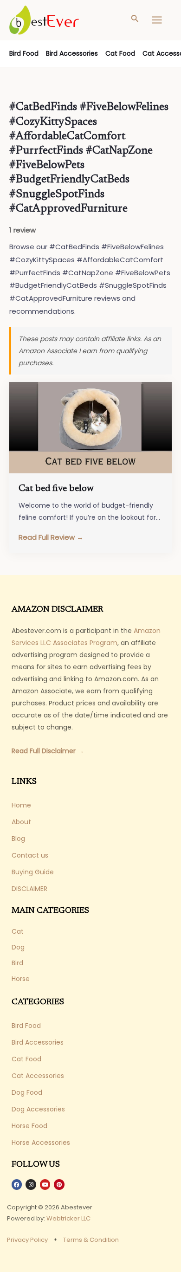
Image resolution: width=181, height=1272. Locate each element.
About (21, 821)
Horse (21, 978)
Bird (17, 963)
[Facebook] (17, 1184)
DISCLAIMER (29, 888)
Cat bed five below (56, 488)
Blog (18, 838)
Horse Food (29, 1125)
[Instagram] (31, 1184)
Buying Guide (33, 872)
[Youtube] (45, 1184)
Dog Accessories (38, 1109)
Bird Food (24, 53)
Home (21, 805)
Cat (18, 931)
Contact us (30, 855)
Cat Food (120, 53)
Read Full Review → (51, 537)
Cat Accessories (38, 1075)
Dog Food (27, 1092)
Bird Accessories (72, 53)
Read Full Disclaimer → (48, 750)
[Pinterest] (59, 1184)
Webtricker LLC (68, 1218)
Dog (18, 947)
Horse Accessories (41, 1142)
